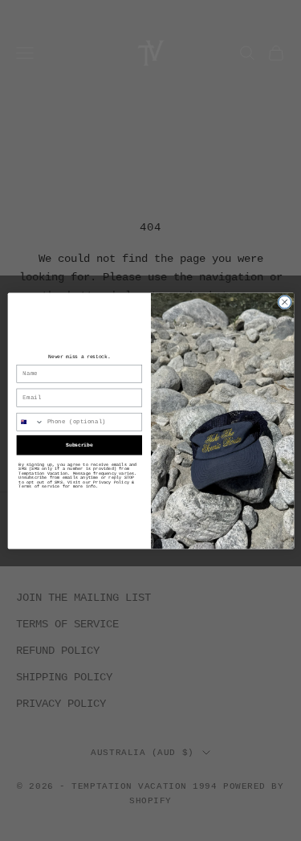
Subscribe (79, 444)
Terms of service (38, 486)
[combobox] (30, 422)
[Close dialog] (284, 302)
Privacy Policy (111, 482)
